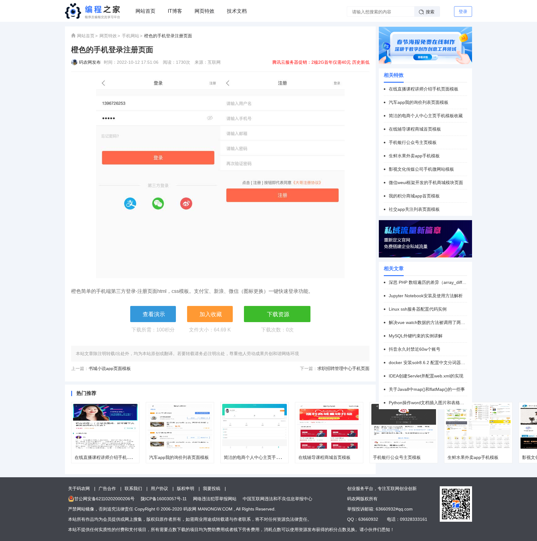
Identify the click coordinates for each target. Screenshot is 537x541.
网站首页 (145, 11)
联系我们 (133, 488)
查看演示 (154, 314)
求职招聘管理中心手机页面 (343, 368)
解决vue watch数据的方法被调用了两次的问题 (428, 322)
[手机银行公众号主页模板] (404, 426)
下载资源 (278, 314)
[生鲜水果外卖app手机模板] (478, 426)
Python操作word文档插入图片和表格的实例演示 (428, 402)
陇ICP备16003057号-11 (164, 498)
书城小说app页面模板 (110, 368)
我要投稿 (211, 488)
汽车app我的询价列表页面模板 (179, 457)
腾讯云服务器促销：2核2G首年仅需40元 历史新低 (320, 62)
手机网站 (130, 35)
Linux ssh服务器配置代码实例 (418, 309)
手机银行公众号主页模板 (397, 457)
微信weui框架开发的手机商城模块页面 (426, 182)
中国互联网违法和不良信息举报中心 (277, 498)
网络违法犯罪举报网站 (214, 498)
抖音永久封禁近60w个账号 (414, 349)
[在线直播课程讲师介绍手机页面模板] (105, 426)
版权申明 (185, 488)
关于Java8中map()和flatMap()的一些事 (427, 389)
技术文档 (237, 11)
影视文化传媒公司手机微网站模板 (421, 169)
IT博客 (175, 11)
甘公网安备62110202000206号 (104, 498)
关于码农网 (79, 488)
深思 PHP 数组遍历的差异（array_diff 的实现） (428, 282)
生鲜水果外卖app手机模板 (473, 457)
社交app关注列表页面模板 (414, 209)
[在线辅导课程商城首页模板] (329, 426)
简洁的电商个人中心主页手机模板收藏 (261, 457)
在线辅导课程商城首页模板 (324, 457)
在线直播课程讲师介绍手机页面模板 (109, 457)
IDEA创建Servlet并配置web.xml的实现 (426, 375)
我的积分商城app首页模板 (414, 195)
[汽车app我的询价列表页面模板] (180, 426)
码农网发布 (90, 62)
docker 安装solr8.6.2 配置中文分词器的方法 (428, 362)
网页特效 (204, 11)
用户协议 (159, 488)
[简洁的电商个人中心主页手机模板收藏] (254, 426)
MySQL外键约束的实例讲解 (416, 335)
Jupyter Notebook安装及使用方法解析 (426, 295)
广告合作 (107, 488)
